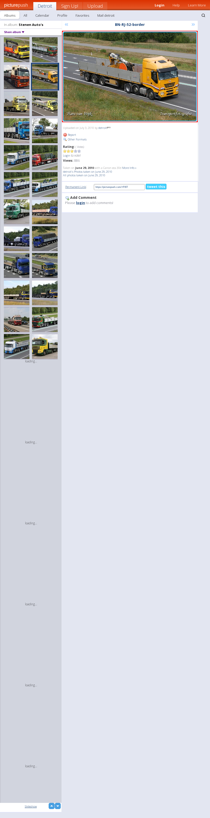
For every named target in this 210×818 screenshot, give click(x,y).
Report (71, 135)
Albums (9, 15)
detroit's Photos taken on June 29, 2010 (87, 171)
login (80, 202)
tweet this (156, 186)
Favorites (82, 15)
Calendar (42, 15)
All (25, 15)
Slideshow (31, 806)
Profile (62, 15)
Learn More (197, 5)
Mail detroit (105, 15)
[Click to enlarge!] (130, 76)
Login (66, 155)
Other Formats (77, 139)
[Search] (203, 15)
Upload (95, 6)
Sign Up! (69, 6)
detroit (102, 128)
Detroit (45, 6)
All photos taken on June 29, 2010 (84, 175)
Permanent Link (75, 187)
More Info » (129, 168)
